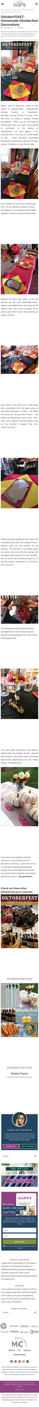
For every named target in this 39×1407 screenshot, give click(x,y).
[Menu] (2, 4)
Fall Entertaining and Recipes (18, 1077)
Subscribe (19, 1242)
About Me (11, 1146)
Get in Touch (28, 1146)
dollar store (30, 408)
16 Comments (19, 28)
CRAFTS (11, 1350)
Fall (8, 1077)
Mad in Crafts (19, 4)
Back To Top (19, 1389)
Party (30, 1077)
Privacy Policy (17, 1384)
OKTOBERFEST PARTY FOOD (19, 979)
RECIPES (27, 1350)
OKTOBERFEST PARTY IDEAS (19, 1067)
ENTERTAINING (19, 1355)
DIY (19, 1350)
